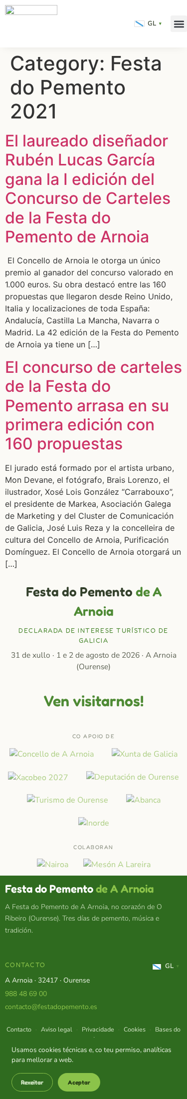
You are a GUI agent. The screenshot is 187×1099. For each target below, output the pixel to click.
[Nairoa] (52, 865)
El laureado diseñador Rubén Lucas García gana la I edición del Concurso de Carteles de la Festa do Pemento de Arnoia (88, 188)
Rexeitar (32, 1082)
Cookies (135, 1029)
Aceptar (79, 1082)
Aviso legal (56, 1029)
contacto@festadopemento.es (51, 1007)
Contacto (18, 1029)
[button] (179, 23)
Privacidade (98, 1029)
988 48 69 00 (26, 994)
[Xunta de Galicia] (145, 754)
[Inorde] (93, 823)
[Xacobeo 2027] (38, 777)
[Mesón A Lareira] (117, 865)
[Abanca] (143, 800)
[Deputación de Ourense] (132, 777)
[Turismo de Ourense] (67, 800)
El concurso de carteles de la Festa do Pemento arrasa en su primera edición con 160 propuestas (93, 405)
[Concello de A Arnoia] (51, 754)
